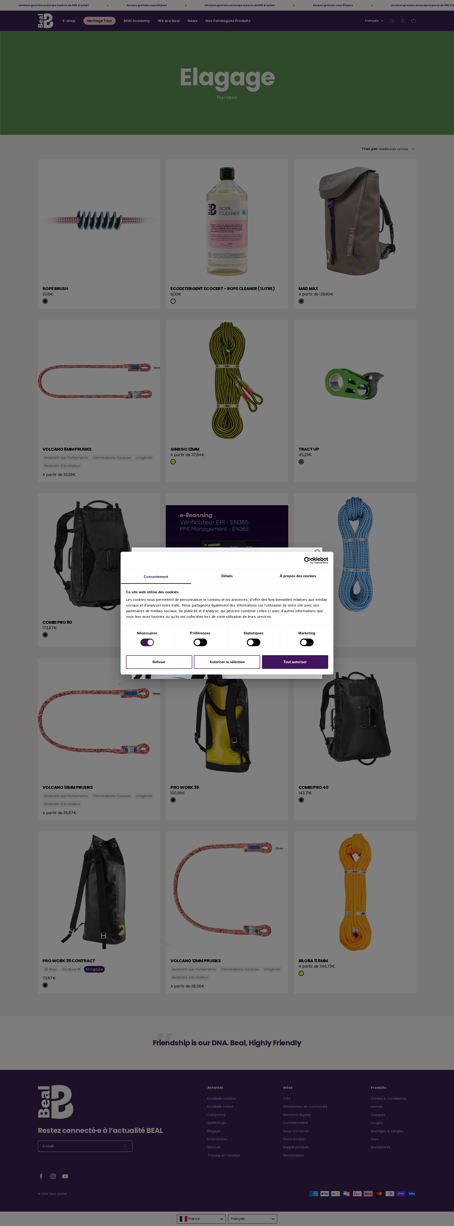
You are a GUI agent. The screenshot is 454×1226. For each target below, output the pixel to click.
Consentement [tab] (156, 576)
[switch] (200, 642)
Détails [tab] (227, 576)
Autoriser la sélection (227, 662)
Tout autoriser (295, 662)
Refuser (159, 662)
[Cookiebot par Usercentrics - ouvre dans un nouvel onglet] (307, 560)
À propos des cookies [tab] (298, 576)
